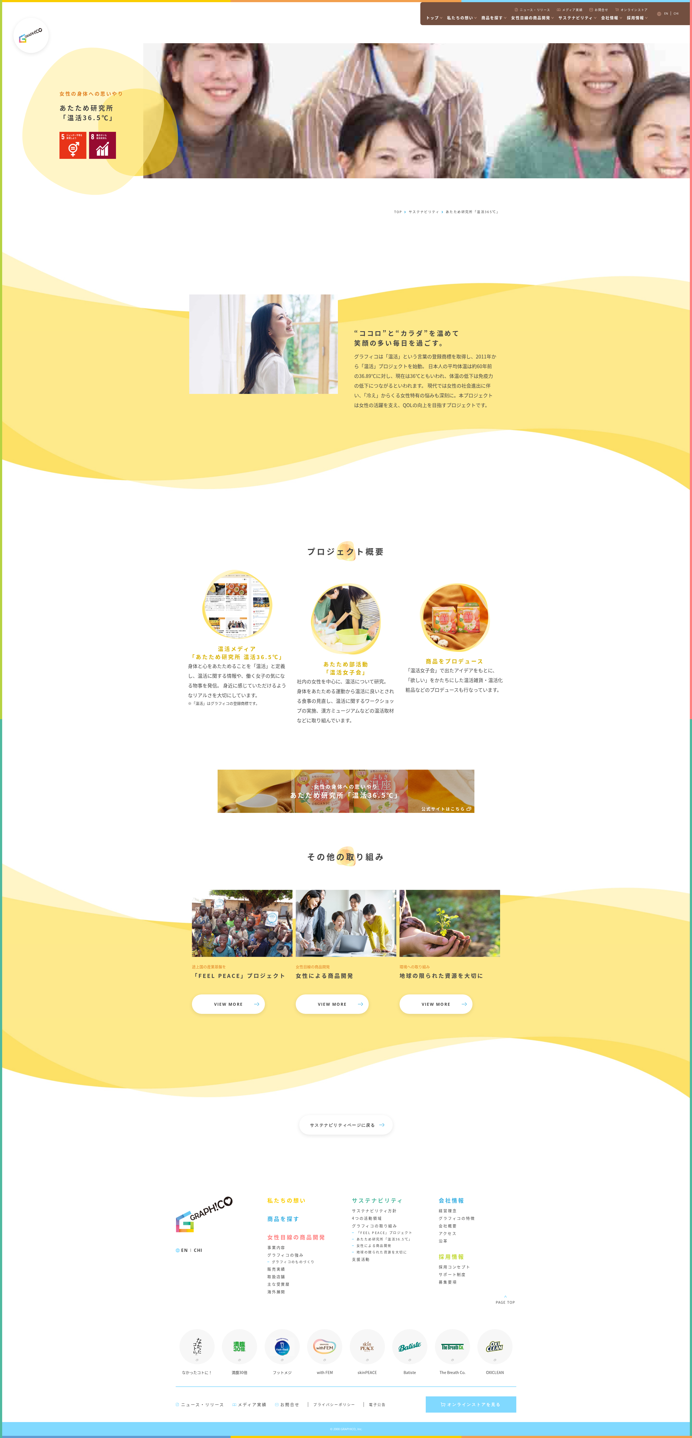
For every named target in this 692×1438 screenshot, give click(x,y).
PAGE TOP (505, 1302)
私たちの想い (460, 17)
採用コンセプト (455, 1266)
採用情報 (635, 17)
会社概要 (448, 1225)
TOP (398, 211)
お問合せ (601, 10)
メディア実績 (572, 10)
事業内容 (276, 1247)
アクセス (448, 1233)
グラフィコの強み (285, 1255)
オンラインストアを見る (474, 1404)
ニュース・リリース (535, 10)
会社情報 (609, 17)
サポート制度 (452, 1274)
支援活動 (361, 1259)
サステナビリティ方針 (374, 1210)
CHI (198, 1250)
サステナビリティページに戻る (342, 1125)
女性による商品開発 (374, 1245)
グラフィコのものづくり (293, 1261)
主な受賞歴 (278, 1284)
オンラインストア (634, 10)
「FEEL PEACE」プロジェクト (384, 1232)
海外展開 (276, 1291)
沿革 (443, 1240)
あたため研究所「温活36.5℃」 (384, 1239)
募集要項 (448, 1282)
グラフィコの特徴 (457, 1218)
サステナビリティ (575, 17)
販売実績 (276, 1269)
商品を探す (492, 17)
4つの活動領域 (367, 1218)
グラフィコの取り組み (374, 1225)
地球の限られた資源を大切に (382, 1252)
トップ (432, 17)
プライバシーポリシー (334, 1404)
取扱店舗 (276, 1276)
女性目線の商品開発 (530, 17)
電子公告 (377, 1404)
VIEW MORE (228, 1004)
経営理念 (448, 1210)
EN (184, 1250)
